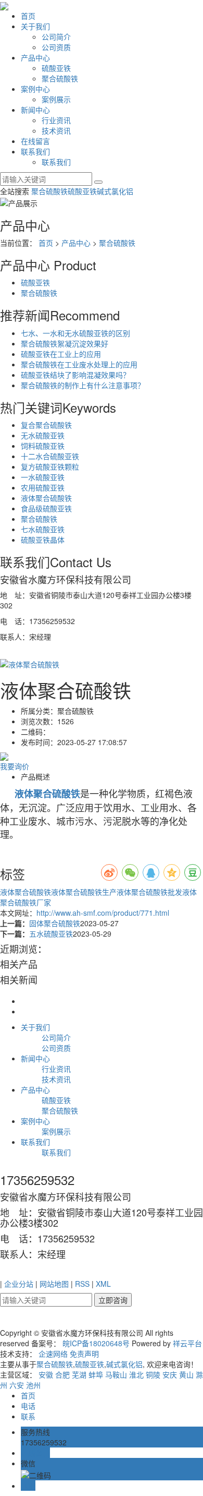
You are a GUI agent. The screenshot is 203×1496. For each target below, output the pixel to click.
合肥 (62, 1374)
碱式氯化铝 (115, 191)
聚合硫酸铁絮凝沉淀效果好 (64, 343)
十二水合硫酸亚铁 (50, 456)
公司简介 (56, 36)
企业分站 (18, 1283)
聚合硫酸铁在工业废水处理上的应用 (79, 364)
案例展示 (56, 99)
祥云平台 (187, 1343)
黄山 (186, 1374)
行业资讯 (56, 120)
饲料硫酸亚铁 (43, 445)
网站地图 (54, 1283)
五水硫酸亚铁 (51, 933)
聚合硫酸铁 (60, 78)
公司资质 (56, 47)
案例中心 (35, 88)
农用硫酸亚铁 (43, 487)
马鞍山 (116, 1374)
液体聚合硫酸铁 (46, 498)
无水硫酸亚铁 (43, 435)
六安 (16, 1385)
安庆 (169, 1374)
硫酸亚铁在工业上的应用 (61, 354)
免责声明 (84, 1353)
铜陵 (153, 1374)
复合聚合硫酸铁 (46, 425)
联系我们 (35, 151)
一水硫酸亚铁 (43, 477)
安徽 (46, 1374)
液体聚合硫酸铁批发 (149, 892)
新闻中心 (35, 109)
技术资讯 (56, 130)
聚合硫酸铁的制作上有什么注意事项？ (83, 385)
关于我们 (35, 26)
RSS (82, 1283)
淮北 (136, 1374)
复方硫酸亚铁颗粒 (50, 466)
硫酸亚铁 (56, 68)
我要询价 (14, 766)
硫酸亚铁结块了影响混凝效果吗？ (75, 374)
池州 (33, 1385)
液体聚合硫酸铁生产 (84, 892)
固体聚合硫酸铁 (54, 923)
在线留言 (35, 141)
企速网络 (53, 1353)
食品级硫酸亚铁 (46, 508)
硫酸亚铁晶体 (43, 539)
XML (103, 1283)
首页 (28, 15)
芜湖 (79, 1374)
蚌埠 (95, 1374)
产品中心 (35, 57)
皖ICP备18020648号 (96, 1343)
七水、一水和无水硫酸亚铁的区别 (75, 333)
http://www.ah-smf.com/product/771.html (102, 912)
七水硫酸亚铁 (43, 529)
